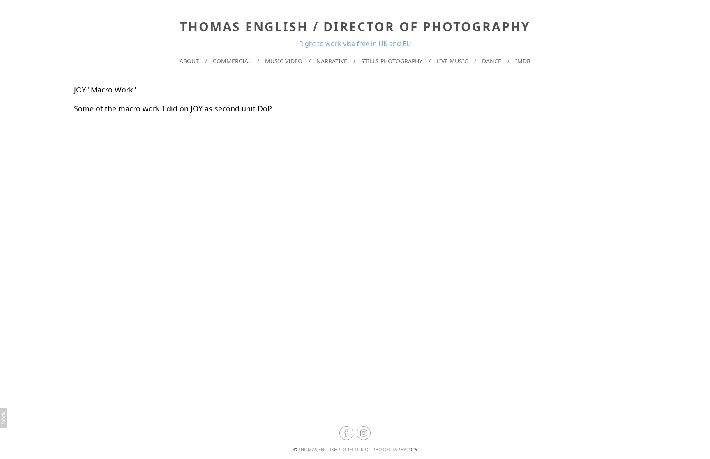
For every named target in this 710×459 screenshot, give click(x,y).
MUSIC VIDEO (283, 61)
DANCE (491, 61)
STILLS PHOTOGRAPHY (391, 61)
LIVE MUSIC (452, 61)
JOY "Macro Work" (105, 90)
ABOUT (189, 61)
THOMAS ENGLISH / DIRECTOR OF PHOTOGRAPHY (352, 449)
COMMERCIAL (232, 61)
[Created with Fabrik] (3, 418)
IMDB (522, 61)
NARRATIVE (331, 61)
